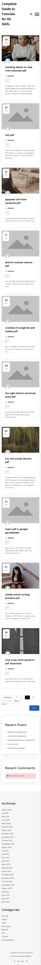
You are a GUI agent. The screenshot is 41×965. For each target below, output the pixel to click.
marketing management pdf (17, 732)
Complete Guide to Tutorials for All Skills (9, 14)
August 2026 (6, 810)
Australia (5, 916)
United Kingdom (8, 940)
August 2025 (6, 847)
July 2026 (5, 813)
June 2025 (5, 854)
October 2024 (7, 881)
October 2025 (7, 840)
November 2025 (8, 837)
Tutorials (5, 936)
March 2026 (6, 823)
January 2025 (6, 871)
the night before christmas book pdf (20, 395)
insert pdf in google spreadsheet (16, 531)
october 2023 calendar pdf (16, 736)
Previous (8, 697)
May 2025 (5, 857)
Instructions (6, 926)
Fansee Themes (25, 956)
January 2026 (6, 830)
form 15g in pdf (12, 744)
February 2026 (7, 827)
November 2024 (8, 878)
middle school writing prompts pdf (17, 596)
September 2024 (8, 885)
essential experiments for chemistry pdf (21, 740)
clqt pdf (9, 135)
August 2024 (7, 888)
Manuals (5, 929)
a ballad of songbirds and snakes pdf (20, 329)
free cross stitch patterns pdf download (19, 661)
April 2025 (5, 861)
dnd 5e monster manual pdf (18, 264)
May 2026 (5, 816)
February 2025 (7, 868)
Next (16, 701)
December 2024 (8, 874)
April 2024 (5, 902)
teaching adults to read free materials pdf (18, 69)
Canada (4, 919)
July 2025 (5, 851)
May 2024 (5, 898)
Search (4, 704)
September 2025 (8, 844)
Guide (4, 923)
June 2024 (5, 895)
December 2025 (7, 833)
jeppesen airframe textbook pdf (15, 201)
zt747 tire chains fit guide (16, 748)
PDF (7, 80)
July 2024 (5, 892)
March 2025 (6, 864)
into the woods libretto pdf (18, 460)
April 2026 (5, 820)
